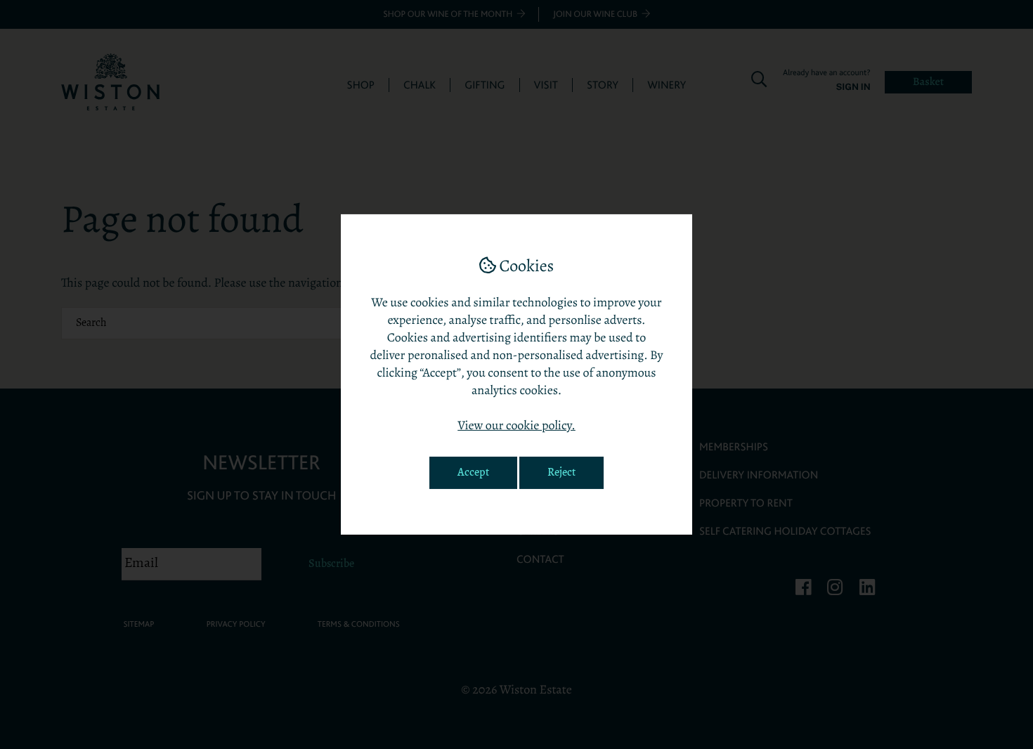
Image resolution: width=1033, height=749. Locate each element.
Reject (561, 472)
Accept (473, 472)
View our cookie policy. (516, 426)
